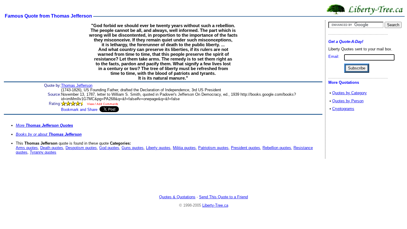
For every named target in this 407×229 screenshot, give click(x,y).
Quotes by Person (347, 101)
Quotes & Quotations (177, 197)
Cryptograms (343, 108)
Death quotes (51, 148)
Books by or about (49, 134)
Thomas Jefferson (76, 85)
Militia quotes (184, 148)
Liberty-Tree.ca (215, 205)
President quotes (245, 148)
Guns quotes (133, 148)
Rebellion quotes (276, 148)
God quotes (109, 148)
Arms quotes (27, 148)
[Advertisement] (203, 177)
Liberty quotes (158, 148)
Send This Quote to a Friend (223, 197)
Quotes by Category (349, 93)
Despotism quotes (81, 148)
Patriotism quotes (213, 148)
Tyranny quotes (43, 152)
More (44, 125)
